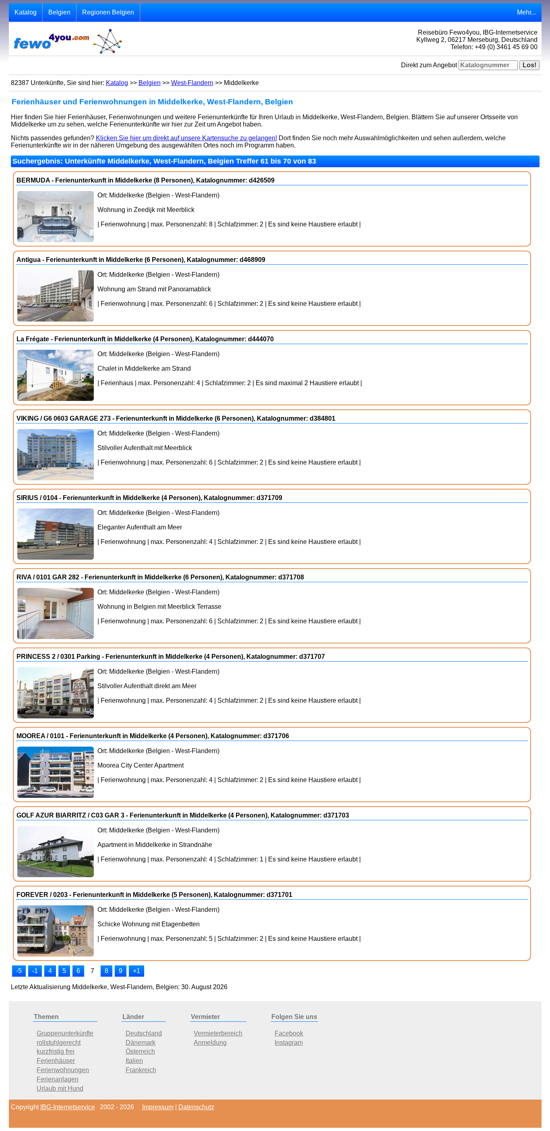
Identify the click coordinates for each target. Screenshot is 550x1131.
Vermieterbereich (218, 1033)
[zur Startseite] (67, 53)
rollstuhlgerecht (59, 1042)
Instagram (289, 1042)
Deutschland (144, 1033)
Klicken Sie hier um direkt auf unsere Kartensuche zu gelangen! (186, 138)
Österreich (140, 1051)
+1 (136, 970)
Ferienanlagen (58, 1079)
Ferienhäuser (56, 1060)
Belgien (59, 12)
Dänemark (140, 1042)
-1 (35, 970)
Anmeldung (210, 1042)
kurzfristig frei (55, 1051)
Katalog (25, 12)
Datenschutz (196, 1107)
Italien (134, 1060)
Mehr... (526, 12)
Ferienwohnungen (63, 1070)
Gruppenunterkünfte (65, 1033)
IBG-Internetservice (67, 1107)
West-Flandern (192, 82)
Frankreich (141, 1070)
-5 (19, 970)
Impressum (158, 1107)
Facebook (289, 1033)
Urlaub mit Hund (60, 1088)
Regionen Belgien (108, 12)
